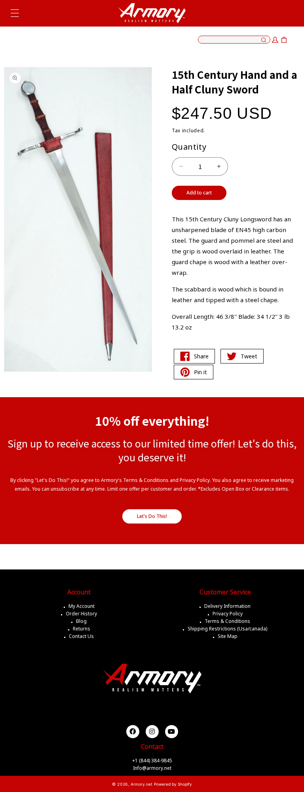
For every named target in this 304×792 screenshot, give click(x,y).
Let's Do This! (152, 516)
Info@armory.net (152, 768)
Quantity (189, 146)
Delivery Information (227, 606)
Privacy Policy (228, 613)
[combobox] (234, 40)
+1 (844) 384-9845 (152, 760)
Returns (81, 628)
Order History (81, 613)
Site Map (228, 636)
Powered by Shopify (173, 784)
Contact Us (81, 636)
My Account (81, 606)
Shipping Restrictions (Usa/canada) (227, 628)
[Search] (263, 40)
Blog (81, 621)
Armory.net (141, 784)
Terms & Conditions (227, 621)
